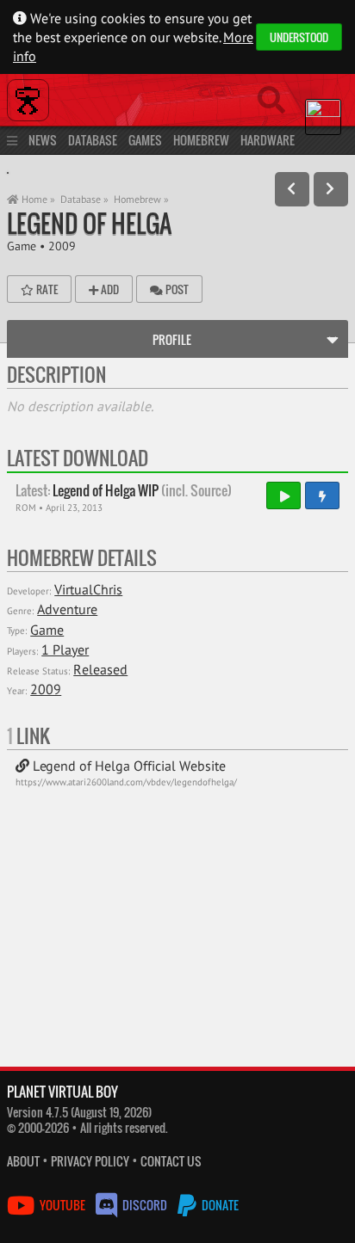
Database (92, 140)
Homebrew (201, 140)
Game (21, 245)
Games (145, 140)
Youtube (62, 1205)
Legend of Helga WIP (124, 491)
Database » (84, 199)
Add (108, 289)
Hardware (267, 140)
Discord (145, 1205)
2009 (62, 245)
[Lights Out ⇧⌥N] (331, 189)
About (23, 1161)
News (42, 140)
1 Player (65, 649)
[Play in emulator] (283, 495)
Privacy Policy (90, 1161)
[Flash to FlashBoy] (322, 495)
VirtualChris (88, 589)
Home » (37, 199)
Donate (219, 1205)
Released (100, 669)
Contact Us (171, 1161)
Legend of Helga (89, 223)
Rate (46, 289)
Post (176, 289)
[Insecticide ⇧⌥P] (292, 189)
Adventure (67, 609)
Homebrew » (141, 199)
